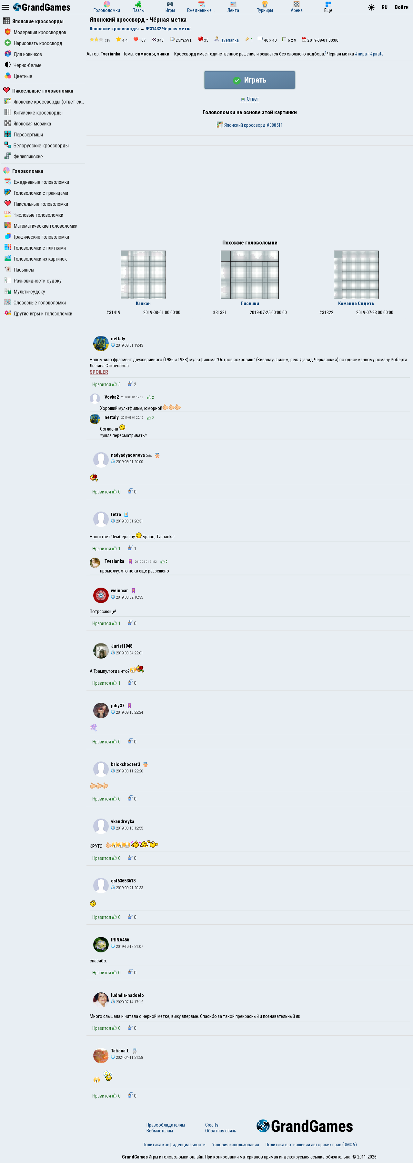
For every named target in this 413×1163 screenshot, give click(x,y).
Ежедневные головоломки (41, 182)
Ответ (252, 99)
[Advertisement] (249, 194)
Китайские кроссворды (38, 113)
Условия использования (235, 1145)
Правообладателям (165, 1125)
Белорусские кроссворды (41, 146)
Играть (254, 79)
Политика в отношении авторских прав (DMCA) (311, 1145)
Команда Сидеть (356, 303)
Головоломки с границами (41, 193)
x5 (206, 40)
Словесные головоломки (40, 303)
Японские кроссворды (38, 21)
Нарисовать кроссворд (38, 43)
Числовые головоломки (38, 215)
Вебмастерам (159, 1131)
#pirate (377, 54)
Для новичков (28, 54)
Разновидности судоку (38, 281)
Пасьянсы (24, 270)
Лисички (250, 303)
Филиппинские (28, 157)
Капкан (143, 303)
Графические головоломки (41, 237)
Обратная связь (220, 1131)
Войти (401, 7)
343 (160, 40)
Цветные (23, 76)
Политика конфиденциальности (174, 1145)
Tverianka (230, 40)
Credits (211, 1125)
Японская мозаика (32, 124)
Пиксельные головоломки (42, 91)
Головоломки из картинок (40, 259)
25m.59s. (184, 40)
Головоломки (27, 171)
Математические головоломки (45, 226)
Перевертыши (28, 135)
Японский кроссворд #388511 (253, 125)
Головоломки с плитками (40, 248)
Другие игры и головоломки (43, 314)
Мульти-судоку (29, 292)
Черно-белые (28, 65)
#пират (362, 54)
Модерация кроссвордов (40, 32)
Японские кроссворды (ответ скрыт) (52, 102)
